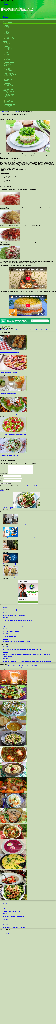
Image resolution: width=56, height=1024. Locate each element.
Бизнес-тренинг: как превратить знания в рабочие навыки (17, 524)
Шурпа (7, 33)
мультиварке (46, 665)
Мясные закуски (9, 91)
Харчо (7, 32)
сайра (5, 326)
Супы (6, 25)
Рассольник (8, 30)
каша (18, 665)
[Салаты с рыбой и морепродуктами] (13, 700)
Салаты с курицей (10, 72)
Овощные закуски (9, 94)
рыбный (2, 326)
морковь (41, 665)
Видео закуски (9, 95)
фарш (29, 667)
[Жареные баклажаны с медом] (13, 349)
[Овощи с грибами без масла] (13, 730)
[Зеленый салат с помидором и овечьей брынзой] (13, 411)
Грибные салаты (9, 70)
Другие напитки (9, 101)
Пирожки (7, 83)
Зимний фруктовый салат (8, 393)
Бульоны (7, 34)
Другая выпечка (9, 85)
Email (1, 478)
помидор (12, 667)
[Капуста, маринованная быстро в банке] (13, 807)
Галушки (7, 59)
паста (7, 667)
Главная (2, 111)
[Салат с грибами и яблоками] (13, 715)
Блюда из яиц (8, 48)
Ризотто (7, 51)
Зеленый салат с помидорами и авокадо (13, 434)
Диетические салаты (10, 74)
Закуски (5, 90)
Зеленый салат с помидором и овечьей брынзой (16, 414)
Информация (8, 22)
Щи (6, 28)
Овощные (7, 47)
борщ (1, 665)
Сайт (1, 480)
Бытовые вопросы (10, 104)
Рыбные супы (8, 36)
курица (38, 665)
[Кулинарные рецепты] (16, 14)
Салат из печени (9, 75)
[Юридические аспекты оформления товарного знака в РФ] (10, 562)
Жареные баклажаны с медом (9, 352)
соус (27, 667)
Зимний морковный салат (8, 372)
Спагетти (7, 55)
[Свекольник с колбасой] (13, 853)
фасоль (32, 667)
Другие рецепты (9, 38)
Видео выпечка (9, 84)
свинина (24, 667)
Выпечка (5, 80)
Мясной (7, 67)
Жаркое (7, 53)
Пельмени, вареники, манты (12, 44)
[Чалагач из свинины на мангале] (13, 823)
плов (9, 667)
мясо (51, 665)
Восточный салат (7, 508)
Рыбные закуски (9, 92)
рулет (15, 667)
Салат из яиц (8, 76)
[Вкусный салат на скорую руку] (13, 452)
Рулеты (7, 54)
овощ (53, 665)
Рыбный (7, 69)
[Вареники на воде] (13, 776)
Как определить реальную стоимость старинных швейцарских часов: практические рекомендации (27, 577)
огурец (1, 667)
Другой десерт (9, 89)
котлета (21, 665)
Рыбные (7, 43)
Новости (7, 106)
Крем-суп (7, 26)
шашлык (36, 667)
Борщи (7, 27)
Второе (5, 41)
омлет (4, 667)
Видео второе (8, 64)
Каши (6, 57)
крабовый (26, 665)
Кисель (7, 97)
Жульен (7, 58)
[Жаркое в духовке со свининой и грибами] (13, 792)
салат (9, 326)
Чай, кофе (8, 100)
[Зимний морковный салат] (13, 370)
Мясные (7, 42)
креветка (29, 665)
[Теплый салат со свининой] (13, 899)
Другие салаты (9, 79)
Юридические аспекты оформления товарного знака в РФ (17, 564)
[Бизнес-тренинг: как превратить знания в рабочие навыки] (10, 523)
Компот (7, 99)
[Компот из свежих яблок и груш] (13, 684)
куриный (34, 665)
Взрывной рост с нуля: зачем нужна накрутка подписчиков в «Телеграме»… (22, 537)
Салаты (5, 65)
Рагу (6, 52)
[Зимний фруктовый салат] (13, 390)
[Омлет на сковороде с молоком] (13, 869)
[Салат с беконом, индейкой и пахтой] (13, 746)
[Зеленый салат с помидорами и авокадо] (13, 432)
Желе (6, 88)
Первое (5, 23)
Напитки (5, 96)
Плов (6, 46)
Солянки (7, 31)
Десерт (5, 86)
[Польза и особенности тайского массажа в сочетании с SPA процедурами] (10, 549)
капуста (15, 665)
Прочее (5, 102)
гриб (7, 665)
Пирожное (8, 81)
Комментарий (4, 473)
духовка (10, 665)
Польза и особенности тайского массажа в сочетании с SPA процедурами (21, 550)
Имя (1, 475)
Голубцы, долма (9, 49)
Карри (7, 60)
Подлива (7, 63)
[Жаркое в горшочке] (13, 838)
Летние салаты (9, 73)
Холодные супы (9, 37)
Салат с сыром (9, 78)
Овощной (7, 68)
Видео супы (8, 39)
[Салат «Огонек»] (13, 884)
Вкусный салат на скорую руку (10, 455)
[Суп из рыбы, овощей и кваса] (13, 761)
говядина (4, 665)
